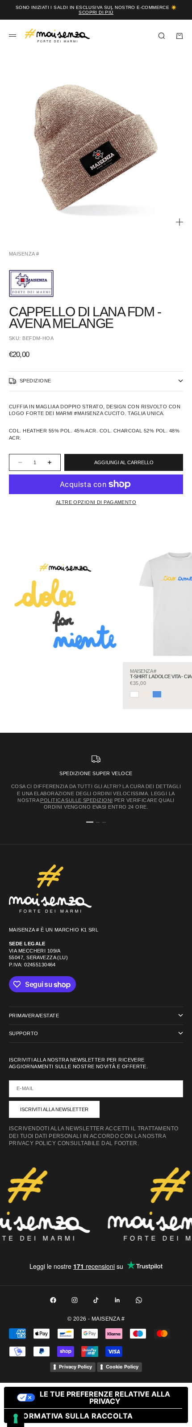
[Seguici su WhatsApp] (138, 1300)
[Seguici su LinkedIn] (117, 1300)
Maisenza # (24, 253)
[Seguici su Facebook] (53, 1300)
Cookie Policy (122, 1367)
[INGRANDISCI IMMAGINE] (179, 222)
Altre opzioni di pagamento (96, 502)
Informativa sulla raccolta (72, 1415)
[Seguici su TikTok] (96, 1300)
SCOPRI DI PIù (96, 12)
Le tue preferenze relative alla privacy (105, 1397)
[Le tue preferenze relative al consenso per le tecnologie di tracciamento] (15, 1418)
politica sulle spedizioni (76, 800)
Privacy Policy (75, 1367)
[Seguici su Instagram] (74, 1300)
